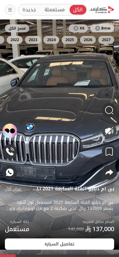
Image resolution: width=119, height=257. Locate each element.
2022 (14, 40)
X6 (82, 28)
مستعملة (55, 9)
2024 (51, 40)
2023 (33, 40)
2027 (106, 40)
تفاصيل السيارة (59, 244)
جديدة (29, 9)
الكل (78, 9)
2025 (69, 40)
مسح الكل (17, 28)
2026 (88, 40)
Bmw (105, 28)
